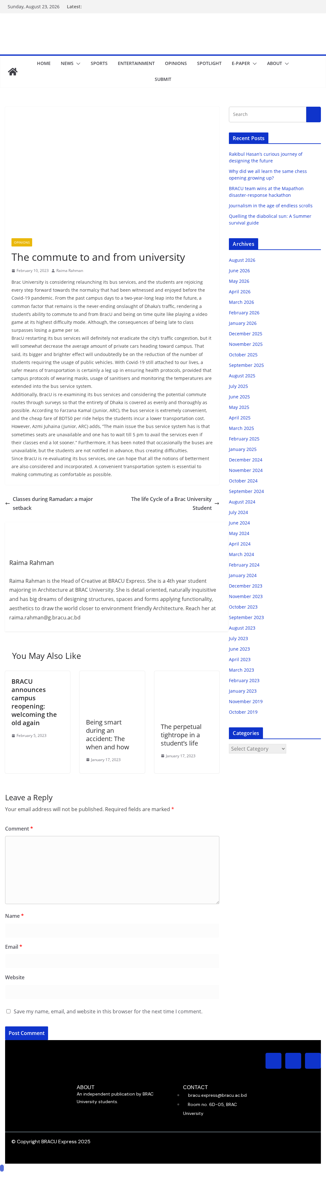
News (67, 63)
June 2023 (239, 649)
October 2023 (243, 607)
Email (13, 946)
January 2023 (243, 691)
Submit (163, 79)
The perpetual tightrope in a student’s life (181, 734)
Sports (99, 63)
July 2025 (238, 386)
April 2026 (240, 292)
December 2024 (245, 460)
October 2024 (243, 481)
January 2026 (243, 323)
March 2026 (241, 302)
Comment (19, 828)
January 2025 (243, 449)
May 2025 (239, 407)
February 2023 (244, 680)
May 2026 (239, 281)
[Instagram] (273, 1061)
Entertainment (136, 63)
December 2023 (245, 586)
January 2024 (243, 575)
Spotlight (209, 63)
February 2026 (244, 313)
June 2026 (239, 271)
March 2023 (241, 670)
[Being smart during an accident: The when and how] (112, 675)
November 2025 (246, 344)
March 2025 (241, 428)
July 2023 (238, 638)
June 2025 (239, 397)
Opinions (176, 63)
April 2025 (240, 418)
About (274, 63)
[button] (77, 63)
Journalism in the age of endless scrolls (271, 206)
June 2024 (239, 523)
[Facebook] (293, 1061)
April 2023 (240, 659)
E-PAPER (241, 63)
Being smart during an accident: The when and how (107, 734)
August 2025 (242, 376)
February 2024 (244, 565)
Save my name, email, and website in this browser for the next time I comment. (108, 1011)
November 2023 (246, 596)
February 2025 (244, 439)
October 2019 (243, 712)
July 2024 (238, 512)
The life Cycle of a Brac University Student (171, 504)
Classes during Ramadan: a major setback (53, 504)
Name (14, 915)
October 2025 (243, 355)
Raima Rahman (69, 270)
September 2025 (246, 365)
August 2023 (242, 628)
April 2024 (240, 544)
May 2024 (239, 533)
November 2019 (246, 701)
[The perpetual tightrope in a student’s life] (186, 675)
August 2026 (242, 260)
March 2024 (241, 554)
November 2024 (246, 470)
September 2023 (246, 617)
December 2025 (245, 334)
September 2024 (246, 491)
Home (44, 63)
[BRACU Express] (12, 71)
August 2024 (242, 502)
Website (15, 977)
